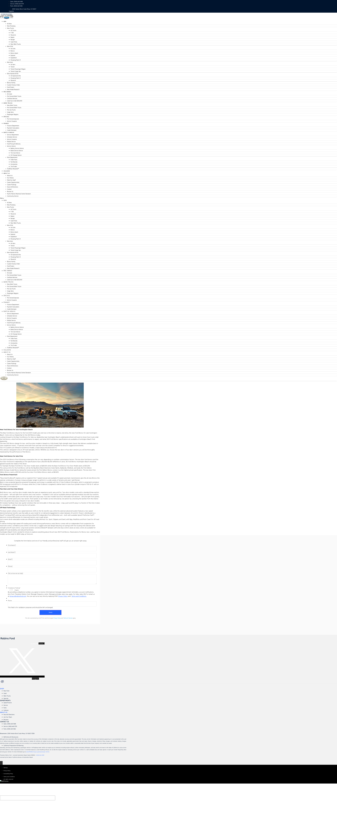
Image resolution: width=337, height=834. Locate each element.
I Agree (16, 590)
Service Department (13, 135)
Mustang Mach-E (16, 60)
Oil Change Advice (16, 155)
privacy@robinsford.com (18, 596)
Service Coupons (12, 121)
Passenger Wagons (12, 114)
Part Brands (14, 162)
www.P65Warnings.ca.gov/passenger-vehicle (37, 752)
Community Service (12, 196)
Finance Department (13, 125)
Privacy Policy (63, 596)
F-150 (12, 33)
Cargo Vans (10, 112)
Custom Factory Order (13, 85)
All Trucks (13, 30)
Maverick (13, 35)
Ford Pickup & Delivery (14, 144)
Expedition (14, 58)
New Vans (10, 62)
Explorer (13, 55)
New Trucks (10, 28)
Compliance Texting (14, 588)
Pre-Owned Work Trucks (14, 96)
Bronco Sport (14, 53)
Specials (6, 116)
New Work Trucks (16, 44)
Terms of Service (67, 618)
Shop (2, 689)
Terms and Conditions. (79, 596)
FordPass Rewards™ (13, 169)
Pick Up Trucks (11, 110)
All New (9, 23)
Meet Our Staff (11, 180)
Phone (10, 600)
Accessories (14, 164)
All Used (9, 94)
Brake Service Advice (17, 150)
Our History (10, 178)
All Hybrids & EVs (16, 76)
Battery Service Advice (17, 148)
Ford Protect (10, 87)
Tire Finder (14, 166)
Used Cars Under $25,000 (14, 101)
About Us (7, 173)
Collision (7, 350)
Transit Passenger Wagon (18, 69)
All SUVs (13, 48)
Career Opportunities (13, 182)
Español (11, 11)
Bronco (13, 51)
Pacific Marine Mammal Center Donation (19, 194)
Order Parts (14, 159)
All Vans (13, 64)
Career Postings (11, 184)
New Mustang (11, 26)
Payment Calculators (13, 128)
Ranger (13, 39)
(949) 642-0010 (40, 755)
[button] (168, 198)
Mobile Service (11, 141)
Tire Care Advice (15, 153)
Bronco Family (11, 82)
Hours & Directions (12, 187)
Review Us (10, 191)
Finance (6, 123)
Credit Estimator (11, 309)
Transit (12, 67)
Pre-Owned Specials (13, 119)
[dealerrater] (22, 682)
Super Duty (14, 42)
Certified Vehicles (12, 98)
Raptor (12, 37)
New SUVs (10, 46)
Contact (9, 189)
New (5, 21)
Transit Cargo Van (16, 71)
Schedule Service (12, 137)
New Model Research (13, 89)
